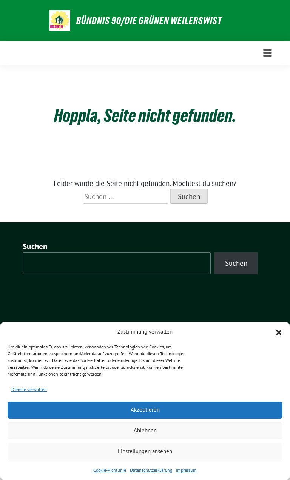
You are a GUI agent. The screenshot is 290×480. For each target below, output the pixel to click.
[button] (278, 332)
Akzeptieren (145, 409)
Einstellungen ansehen (145, 451)
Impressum (186, 470)
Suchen (35, 246)
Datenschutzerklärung (151, 470)
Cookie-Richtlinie (109, 470)
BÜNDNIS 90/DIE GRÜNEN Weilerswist (149, 20)
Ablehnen (145, 430)
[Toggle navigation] (267, 53)
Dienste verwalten (29, 389)
